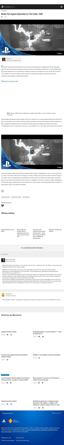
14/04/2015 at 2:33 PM (10, 261)
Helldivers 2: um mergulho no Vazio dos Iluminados (46, 355)
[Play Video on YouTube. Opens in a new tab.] (60, 53)
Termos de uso (20, 437)
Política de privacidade (8, 440)
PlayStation (9, 7)
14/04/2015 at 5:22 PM (10, 295)
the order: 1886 (26, 197)
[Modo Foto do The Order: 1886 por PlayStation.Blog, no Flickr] (32, 94)
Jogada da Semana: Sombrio (9, 401)
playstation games (6, 197)
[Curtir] (11, 335)
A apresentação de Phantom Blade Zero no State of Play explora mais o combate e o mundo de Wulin (15, 379)
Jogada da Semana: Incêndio (8, 332)
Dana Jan (8, 58)
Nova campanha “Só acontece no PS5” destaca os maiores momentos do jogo (46, 379)
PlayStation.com (6, 437)
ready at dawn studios (16, 197)
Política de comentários (22, 440)
